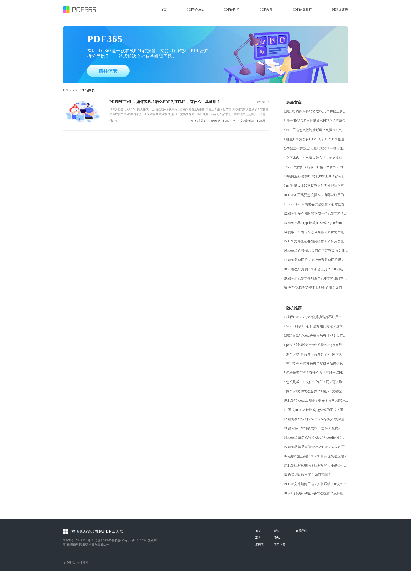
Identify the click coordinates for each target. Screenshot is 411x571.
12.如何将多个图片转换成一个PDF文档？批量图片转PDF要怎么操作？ (316, 213)
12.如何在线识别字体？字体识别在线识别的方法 (316, 419)
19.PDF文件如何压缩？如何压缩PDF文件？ (315, 484)
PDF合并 (266, 9)
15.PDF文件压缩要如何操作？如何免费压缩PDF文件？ (316, 241)
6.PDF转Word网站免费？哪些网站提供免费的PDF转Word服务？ (316, 363)
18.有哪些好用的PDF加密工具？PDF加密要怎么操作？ (316, 269)
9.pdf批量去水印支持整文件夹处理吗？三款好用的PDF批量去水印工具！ (316, 185)
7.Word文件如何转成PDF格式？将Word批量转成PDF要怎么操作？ (316, 167)
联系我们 (301, 530)
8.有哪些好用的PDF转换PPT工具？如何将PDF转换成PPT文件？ (316, 176)
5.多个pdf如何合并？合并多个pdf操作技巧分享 (316, 354)
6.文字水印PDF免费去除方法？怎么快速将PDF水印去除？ (316, 158)
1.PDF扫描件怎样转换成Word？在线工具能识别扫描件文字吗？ (316, 111)
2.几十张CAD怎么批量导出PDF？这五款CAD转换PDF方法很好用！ (316, 121)
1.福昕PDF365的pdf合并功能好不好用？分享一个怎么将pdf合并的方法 (316, 317)
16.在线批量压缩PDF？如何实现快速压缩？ (315, 456)
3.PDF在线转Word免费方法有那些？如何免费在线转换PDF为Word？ (316, 335)
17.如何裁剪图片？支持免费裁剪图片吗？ (314, 260)
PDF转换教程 (302, 9)
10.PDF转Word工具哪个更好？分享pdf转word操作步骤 (316, 400)
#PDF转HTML (220, 121)
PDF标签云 (340, 9)
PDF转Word (195, 9)
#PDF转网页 (198, 121)
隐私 (277, 537)
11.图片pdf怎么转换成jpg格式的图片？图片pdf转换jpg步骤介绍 (316, 410)
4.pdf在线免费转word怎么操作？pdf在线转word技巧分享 (316, 345)
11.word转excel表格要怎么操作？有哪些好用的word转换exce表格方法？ (316, 204)
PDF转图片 (232, 9)
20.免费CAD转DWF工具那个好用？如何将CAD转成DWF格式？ (316, 288)
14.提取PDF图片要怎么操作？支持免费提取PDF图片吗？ (316, 232)
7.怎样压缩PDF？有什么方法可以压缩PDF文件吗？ (316, 372)
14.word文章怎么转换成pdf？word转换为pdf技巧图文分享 (316, 437)
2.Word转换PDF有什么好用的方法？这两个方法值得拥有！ (316, 326)
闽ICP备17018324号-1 (78, 540)
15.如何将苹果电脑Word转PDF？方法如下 (314, 447)
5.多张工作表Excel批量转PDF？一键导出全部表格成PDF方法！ (316, 148)
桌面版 (259, 544)
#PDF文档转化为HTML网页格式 (251, 121)
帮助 (277, 530)
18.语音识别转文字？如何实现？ (307, 475)
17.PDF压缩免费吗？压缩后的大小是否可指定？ (316, 465)
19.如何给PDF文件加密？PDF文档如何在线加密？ (316, 278)
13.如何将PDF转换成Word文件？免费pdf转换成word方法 (316, 428)
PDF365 (68, 90)
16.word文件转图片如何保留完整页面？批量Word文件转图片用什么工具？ (316, 250)
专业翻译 (82, 562)
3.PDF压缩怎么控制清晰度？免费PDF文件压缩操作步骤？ (316, 130)
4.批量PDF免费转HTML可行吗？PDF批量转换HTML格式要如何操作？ (316, 139)
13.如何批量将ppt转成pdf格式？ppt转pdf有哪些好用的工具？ (316, 223)
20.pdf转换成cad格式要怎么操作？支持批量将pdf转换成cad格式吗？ (316, 493)
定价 (258, 537)
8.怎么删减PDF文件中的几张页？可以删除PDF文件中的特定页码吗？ (316, 382)
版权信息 (279, 544)
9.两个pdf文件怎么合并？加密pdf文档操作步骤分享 (316, 391)
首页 (163, 9)
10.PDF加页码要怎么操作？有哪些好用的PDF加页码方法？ (316, 195)
